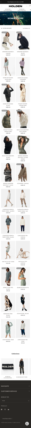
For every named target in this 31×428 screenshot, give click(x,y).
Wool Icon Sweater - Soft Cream (23, 130)
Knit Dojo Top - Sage (8, 261)
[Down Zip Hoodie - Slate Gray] (8, 66)
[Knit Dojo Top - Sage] (8, 250)
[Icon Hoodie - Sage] (8, 328)
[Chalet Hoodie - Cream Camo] (23, 92)
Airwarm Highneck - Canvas (8, 52)
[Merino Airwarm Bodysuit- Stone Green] (23, 144)
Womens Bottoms (21, 377)
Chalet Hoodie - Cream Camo (23, 104)
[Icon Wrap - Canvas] (23, 172)
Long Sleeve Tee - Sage (23, 340)
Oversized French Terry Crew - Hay (22, 210)
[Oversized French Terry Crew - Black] (8, 224)
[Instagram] (6, 409)
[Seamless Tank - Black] (8, 302)
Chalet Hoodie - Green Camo (8, 130)
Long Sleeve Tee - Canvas (23, 236)
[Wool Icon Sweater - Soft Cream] (23, 118)
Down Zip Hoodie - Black (8, 104)
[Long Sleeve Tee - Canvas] (23, 224)
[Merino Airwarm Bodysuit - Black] (8, 172)
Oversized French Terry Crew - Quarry (8, 210)
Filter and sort (7, 28)
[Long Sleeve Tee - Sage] (23, 328)
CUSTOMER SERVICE (9, 391)
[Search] (27, 6)
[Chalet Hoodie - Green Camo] (8, 118)
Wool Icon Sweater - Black (8, 156)
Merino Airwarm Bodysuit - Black (8, 184)
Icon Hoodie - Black (23, 313)
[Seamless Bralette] (23, 276)
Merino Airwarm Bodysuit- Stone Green (23, 157)
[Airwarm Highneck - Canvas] (8, 40)
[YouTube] (9, 409)
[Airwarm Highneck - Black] (23, 40)
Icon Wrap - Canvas (23, 183)
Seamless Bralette (23, 287)
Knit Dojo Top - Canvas (22, 262)
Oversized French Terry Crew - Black (8, 236)
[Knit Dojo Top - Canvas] (23, 250)
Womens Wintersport (22, 10)
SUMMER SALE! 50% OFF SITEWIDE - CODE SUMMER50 (15, 2)
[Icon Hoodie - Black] (23, 302)
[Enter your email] (28, 401)
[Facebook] (2, 409)
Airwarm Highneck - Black (23, 52)
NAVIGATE (5, 386)
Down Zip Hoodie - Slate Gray (8, 78)
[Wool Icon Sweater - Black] (8, 144)
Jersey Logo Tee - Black (8, 288)
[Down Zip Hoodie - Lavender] (23, 66)
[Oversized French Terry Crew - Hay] (23, 198)
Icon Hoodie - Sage (8, 339)
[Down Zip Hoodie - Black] (8, 92)
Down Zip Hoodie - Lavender (23, 78)
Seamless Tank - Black (8, 314)
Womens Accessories (8, 10)
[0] (29, 6)
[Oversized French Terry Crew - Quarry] (8, 198)
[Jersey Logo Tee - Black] (8, 276)
